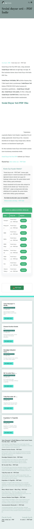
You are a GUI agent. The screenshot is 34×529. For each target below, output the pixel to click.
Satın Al (23, 220)
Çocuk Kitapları (8, 398)
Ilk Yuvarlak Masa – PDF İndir (10, 465)
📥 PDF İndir (17, 288)
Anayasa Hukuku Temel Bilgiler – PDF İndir (13, 497)
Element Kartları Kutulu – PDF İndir (12, 449)
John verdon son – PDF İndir (18, 161)
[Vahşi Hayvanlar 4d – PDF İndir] (26, 402)
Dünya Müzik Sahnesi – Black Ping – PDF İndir (14, 489)
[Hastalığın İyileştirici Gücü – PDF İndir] (26, 357)
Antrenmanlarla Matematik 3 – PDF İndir (13, 505)
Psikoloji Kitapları (9, 354)
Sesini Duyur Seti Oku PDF (9, 156)
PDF (9, 62)
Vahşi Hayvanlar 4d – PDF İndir (10, 472)
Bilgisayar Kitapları (9, 307)
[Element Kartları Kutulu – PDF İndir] (26, 334)
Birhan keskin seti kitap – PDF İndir (14, 200)
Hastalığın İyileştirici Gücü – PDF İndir (12, 457)
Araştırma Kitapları (9, 375)
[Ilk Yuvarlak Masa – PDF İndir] (26, 379)
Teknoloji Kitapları (9, 330)
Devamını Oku (8, 318)
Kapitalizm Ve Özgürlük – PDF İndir (11, 480)
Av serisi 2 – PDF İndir (26, 519)
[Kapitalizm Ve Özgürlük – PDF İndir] (26, 425)
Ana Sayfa (4, 62)
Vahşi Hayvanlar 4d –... (10, 396)
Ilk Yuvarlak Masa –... (10, 373)
